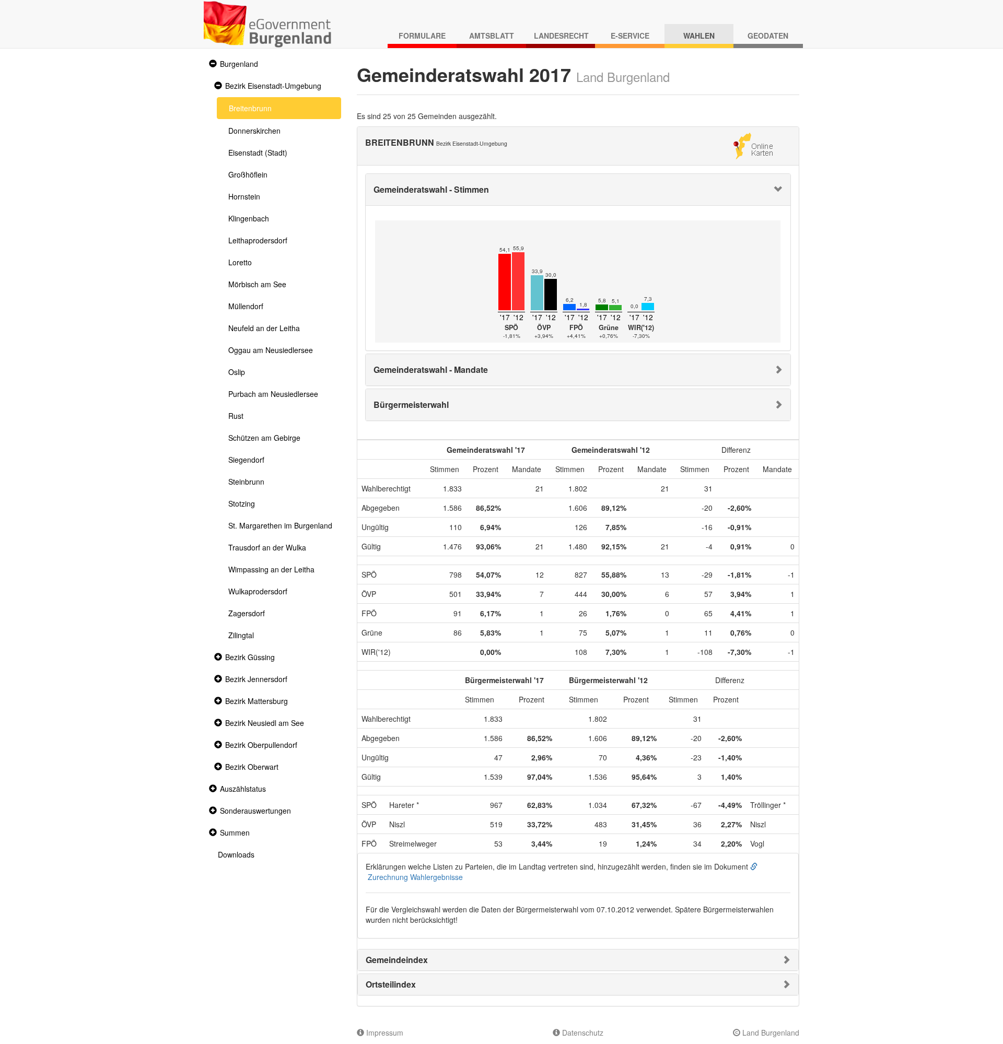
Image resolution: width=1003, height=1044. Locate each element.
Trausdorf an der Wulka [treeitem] (267, 547)
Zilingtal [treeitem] (241, 635)
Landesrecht (561, 35)
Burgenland (239, 63)
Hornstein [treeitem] (244, 196)
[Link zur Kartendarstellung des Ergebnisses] (753, 144)
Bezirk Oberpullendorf (261, 745)
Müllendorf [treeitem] (245, 306)
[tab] (578, 189)
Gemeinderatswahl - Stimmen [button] (431, 189)
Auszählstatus (243, 788)
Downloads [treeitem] (236, 854)
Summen (235, 832)
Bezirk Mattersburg (256, 701)
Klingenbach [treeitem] (248, 218)
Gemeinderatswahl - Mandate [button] (431, 369)
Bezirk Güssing (250, 657)
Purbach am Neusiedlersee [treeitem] (273, 394)
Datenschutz (581, 1032)
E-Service (630, 35)
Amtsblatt (491, 35)
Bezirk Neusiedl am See (264, 723)
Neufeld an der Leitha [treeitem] (264, 328)
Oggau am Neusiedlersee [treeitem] (270, 350)
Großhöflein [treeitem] (247, 174)
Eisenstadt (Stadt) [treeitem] (257, 152)
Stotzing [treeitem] (241, 503)
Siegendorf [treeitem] (246, 459)
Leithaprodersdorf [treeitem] (257, 240)
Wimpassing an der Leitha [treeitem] (271, 569)
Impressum (383, 1032)
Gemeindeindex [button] (397, 960)
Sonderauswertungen (255, 810)
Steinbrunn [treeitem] (246, 481)
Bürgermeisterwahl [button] (411, 404)
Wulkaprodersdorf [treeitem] (257, 591)
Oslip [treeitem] (236, 372)
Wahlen (699, 35)
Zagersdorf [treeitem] (246, 613)
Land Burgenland (769, 1032)
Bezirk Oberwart (251, 766)
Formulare (422, 35)
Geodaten (768, 35)
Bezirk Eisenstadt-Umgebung (273, 85)
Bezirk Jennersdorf (256, 679)
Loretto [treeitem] (240, 262)
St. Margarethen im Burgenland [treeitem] (280, 525)
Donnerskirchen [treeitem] (254, 130)
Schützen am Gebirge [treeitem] (264, 437)
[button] (211, 64)
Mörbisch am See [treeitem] (257, 284)
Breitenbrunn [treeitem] (250, 108)
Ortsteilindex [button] (391, 984)
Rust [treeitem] (235, 415)
